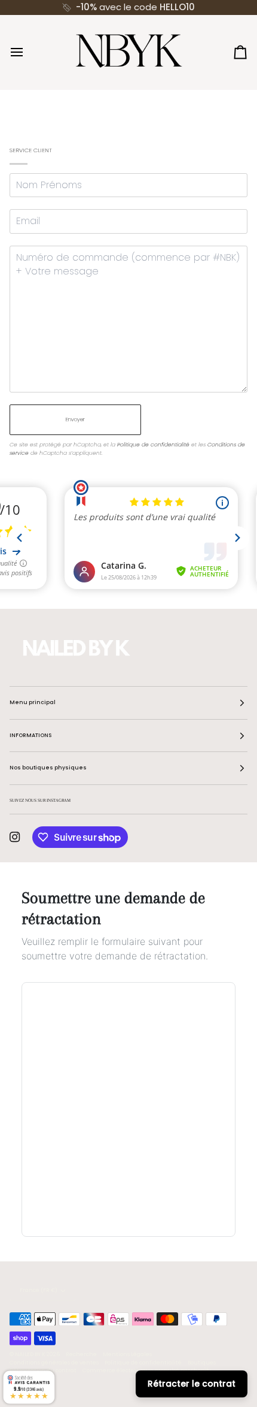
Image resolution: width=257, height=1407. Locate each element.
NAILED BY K (30, 1354)
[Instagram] (15, 837)
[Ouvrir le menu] (27, 52)
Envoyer (75, 419)
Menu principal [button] (33, 702)
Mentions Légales (127, 1354)
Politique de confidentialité (153, 444)
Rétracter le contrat (191, 1384)
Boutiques (202, 1362)
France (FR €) (38, 1290)
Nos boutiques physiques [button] (48, 767)
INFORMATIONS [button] (30, 735)
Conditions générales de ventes (54, 1362)
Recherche (81, 1354)
